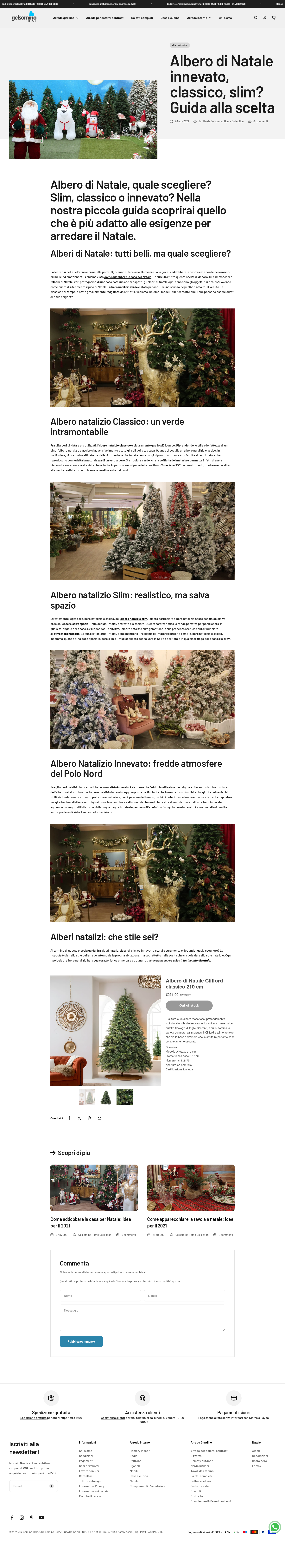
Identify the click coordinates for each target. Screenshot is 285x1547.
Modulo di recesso (91, 1496)
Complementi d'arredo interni (149, 1486)
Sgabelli (135, 1465)
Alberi (256, 1450)
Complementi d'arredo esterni (211, 1501)
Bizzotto (196, 1455)
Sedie (133, 1455)
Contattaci (86, 1476)
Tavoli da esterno (202, 1471)
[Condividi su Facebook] (69, 1118)
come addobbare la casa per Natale (127, 277)
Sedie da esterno (202, 1486)
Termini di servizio (154, 1281)
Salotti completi (142, 18)
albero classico (179, 45)
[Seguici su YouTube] (41, 1517)
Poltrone (135, 1460)
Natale (134, 1481)
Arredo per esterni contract (105, 18)
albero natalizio (194, 450)
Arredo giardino (63, 18)
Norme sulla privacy (127, 1281)
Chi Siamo (85, 1450)
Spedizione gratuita (33, 1417)
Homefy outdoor (202, 1460)
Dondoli (196, 1491)
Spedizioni (86, 1455)
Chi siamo (225, 18)
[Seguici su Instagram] (21, 1517)
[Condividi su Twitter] (79, 1118)
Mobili (134, 1471)
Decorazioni (260, 1455)
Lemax (256, 1465)
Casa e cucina (170, 18)
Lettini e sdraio (201, 1481)
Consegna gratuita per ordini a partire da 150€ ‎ (94, 4)
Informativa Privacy (92, 1486)
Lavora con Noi (89, 1471)
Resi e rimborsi (89, 1465)
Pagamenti (86, 1460)
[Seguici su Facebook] (12, 1517)
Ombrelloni (198, 1496)
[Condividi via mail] (99, 1118)
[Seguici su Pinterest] (31, 1517)
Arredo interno (197, 18)
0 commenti (260, 121)
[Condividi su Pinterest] (89, 1118)
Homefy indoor (140, 1450)
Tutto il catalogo (90, 1481)
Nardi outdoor (200, 1465)
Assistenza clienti (113, 1417)
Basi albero (259, 1460)
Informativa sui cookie (94, 1491)
